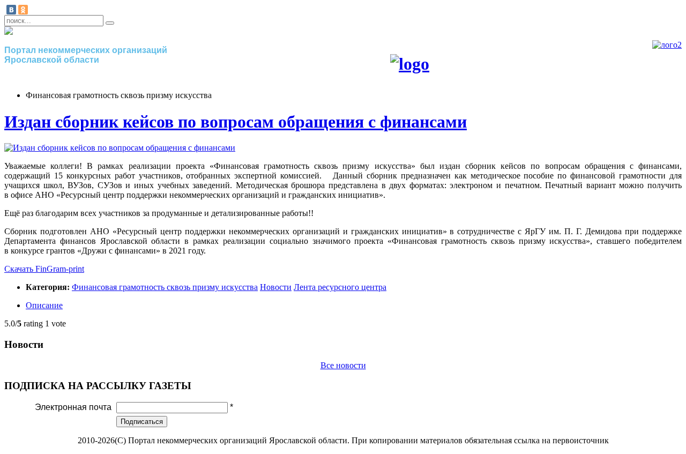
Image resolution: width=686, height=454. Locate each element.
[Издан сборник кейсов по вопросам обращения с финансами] (119, 147)
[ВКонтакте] (11, 9)
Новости (276, 287)
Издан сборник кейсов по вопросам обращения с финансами (235, 121)
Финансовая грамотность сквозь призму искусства (165, 287)
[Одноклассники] (23, 9)
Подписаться (142, 422)
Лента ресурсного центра (340, 287)
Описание (44, 305)
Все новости (343, 365)
